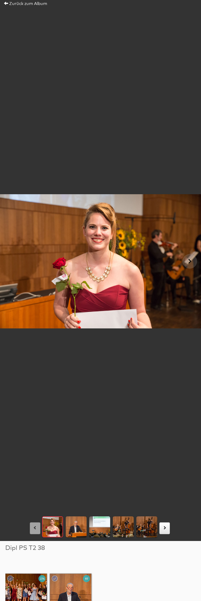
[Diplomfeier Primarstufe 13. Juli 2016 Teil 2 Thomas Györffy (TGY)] (71, 594)
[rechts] (164, 528)
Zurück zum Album (27, 4)
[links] (35, 528)
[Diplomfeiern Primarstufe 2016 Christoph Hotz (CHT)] (26, 594)
